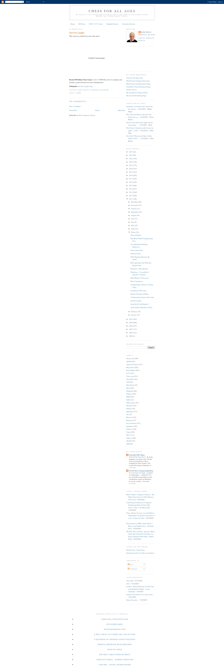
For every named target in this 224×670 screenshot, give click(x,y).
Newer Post (73, 110)
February (134, 311)
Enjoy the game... (132, 600)
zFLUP (128, 441)
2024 (131, 155)
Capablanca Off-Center (138, 290)
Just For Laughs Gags (85, 86)
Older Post (121, 110)
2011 (131, 199)
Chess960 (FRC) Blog (137, 455)
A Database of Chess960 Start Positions (114, 639)
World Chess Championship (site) (138, 81)
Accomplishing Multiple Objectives (139, 245)
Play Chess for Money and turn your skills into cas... (138, 115)
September (135, 212)
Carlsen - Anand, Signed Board (114, 664)
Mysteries (129, 405)
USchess (129, 429)
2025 (131, 152)
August (133, 215)
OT (127, 414)
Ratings (129, 420)
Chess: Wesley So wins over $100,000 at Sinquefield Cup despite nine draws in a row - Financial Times (140, 515)
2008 (131, 326)
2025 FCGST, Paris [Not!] (137, 457)
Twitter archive (131, 89)
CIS (127, 382)
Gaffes (128, 400)
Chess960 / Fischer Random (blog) (138, 87)
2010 (131, 319)
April (133, 229)
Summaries (130, 426)
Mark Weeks (146, 32)
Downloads (130, 385)
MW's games (130, 403)
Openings (129, 411)
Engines (129, 394)
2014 (131, 189)
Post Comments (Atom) (87, 115)
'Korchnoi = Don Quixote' (139, 269)
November (135, 205)
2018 (131, 175)
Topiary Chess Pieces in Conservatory (139, 594)
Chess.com (130, 376)
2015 (131, 185)
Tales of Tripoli (135, 235)
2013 (131, 192)
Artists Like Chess (136, 250)
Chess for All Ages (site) (134, 78)
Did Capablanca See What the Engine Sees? (140, 264)
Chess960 (129, 379)
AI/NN (128, 361)
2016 (131, 182)
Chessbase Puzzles (128, 24)
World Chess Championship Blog (141, 470)
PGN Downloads (115, 624)
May (133, 225)
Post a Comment (75, 106)
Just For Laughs (76, 32)
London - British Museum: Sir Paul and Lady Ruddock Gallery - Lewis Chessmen (140, 589)
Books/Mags (130, 370)
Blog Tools (130, 367)
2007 (131, 329)
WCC (128, 435)
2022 (131, 162)
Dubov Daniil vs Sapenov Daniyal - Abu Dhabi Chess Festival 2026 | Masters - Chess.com (140, 497)
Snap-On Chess (114, 649)
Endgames (130, 391)
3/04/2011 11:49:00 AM (100, 90)
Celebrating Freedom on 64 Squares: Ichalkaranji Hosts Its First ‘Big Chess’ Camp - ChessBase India (139, 505)
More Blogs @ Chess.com (139, 278)
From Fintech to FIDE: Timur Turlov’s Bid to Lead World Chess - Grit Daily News (140, 526)
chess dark (130, 580)
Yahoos (128, 438)
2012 (131, 195)
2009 (131, 322)
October (134, 208)
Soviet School (131, 423)
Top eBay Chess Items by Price (114, 654)
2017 (131, 179)
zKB (127, 444)
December (134, 202)
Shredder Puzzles (112, 24)
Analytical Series (132, 364)
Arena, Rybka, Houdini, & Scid (141, 307)
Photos (128, 417)
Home (73, 24)
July (132, 219)
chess (128, 583)
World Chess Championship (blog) (138, 84)
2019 (131, 172)
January (134, 315)
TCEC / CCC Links (96, 24)
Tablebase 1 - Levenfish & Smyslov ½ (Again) (139, 273)
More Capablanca (136, 281)
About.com (130, 358)
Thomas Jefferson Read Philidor (114, 644)
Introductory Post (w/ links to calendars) (140, 553)
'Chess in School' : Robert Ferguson (114, 659)
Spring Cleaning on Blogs (139, 294)
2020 (131, 168)
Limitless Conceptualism (114, 619)
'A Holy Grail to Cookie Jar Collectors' (114, 634)
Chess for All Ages (112, 11)
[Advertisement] (138, 58)
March (133, 232)
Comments (133, 569)
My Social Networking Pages (136, 95)
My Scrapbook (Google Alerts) (137, 92)
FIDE (128, 397)
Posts (131, 564)
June (133, 222)
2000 (131, 336)
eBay (128, 388)
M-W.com (81, 24)
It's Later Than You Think (137, 473)
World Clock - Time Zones (135, 550)
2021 (131, 165)
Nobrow (129, 408)
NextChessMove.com (114, 629)
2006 (131, 332)
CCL (128, 373)
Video (78, 93)
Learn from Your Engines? (139, 304)
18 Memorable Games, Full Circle (142, 297)
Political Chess (135, 253)
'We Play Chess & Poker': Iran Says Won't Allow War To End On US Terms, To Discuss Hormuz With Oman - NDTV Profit (140, 535)
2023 (131, 158)
